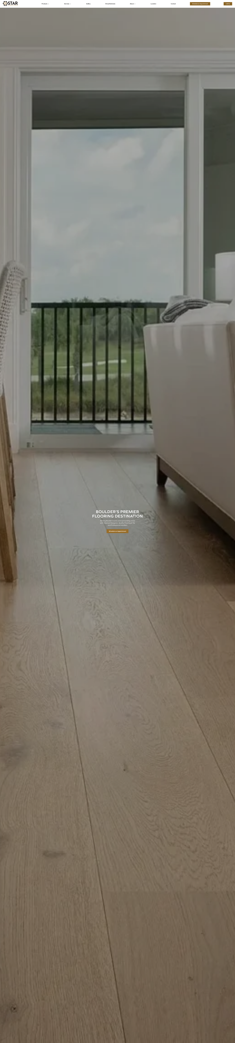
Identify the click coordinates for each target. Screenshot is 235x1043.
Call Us (228, 4)
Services (66, 4)
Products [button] (44, 4)
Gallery (88, 4)
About (132, 4)
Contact (173, 4)
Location (153, 4)
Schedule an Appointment (200, 4)
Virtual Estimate (110, 4)
